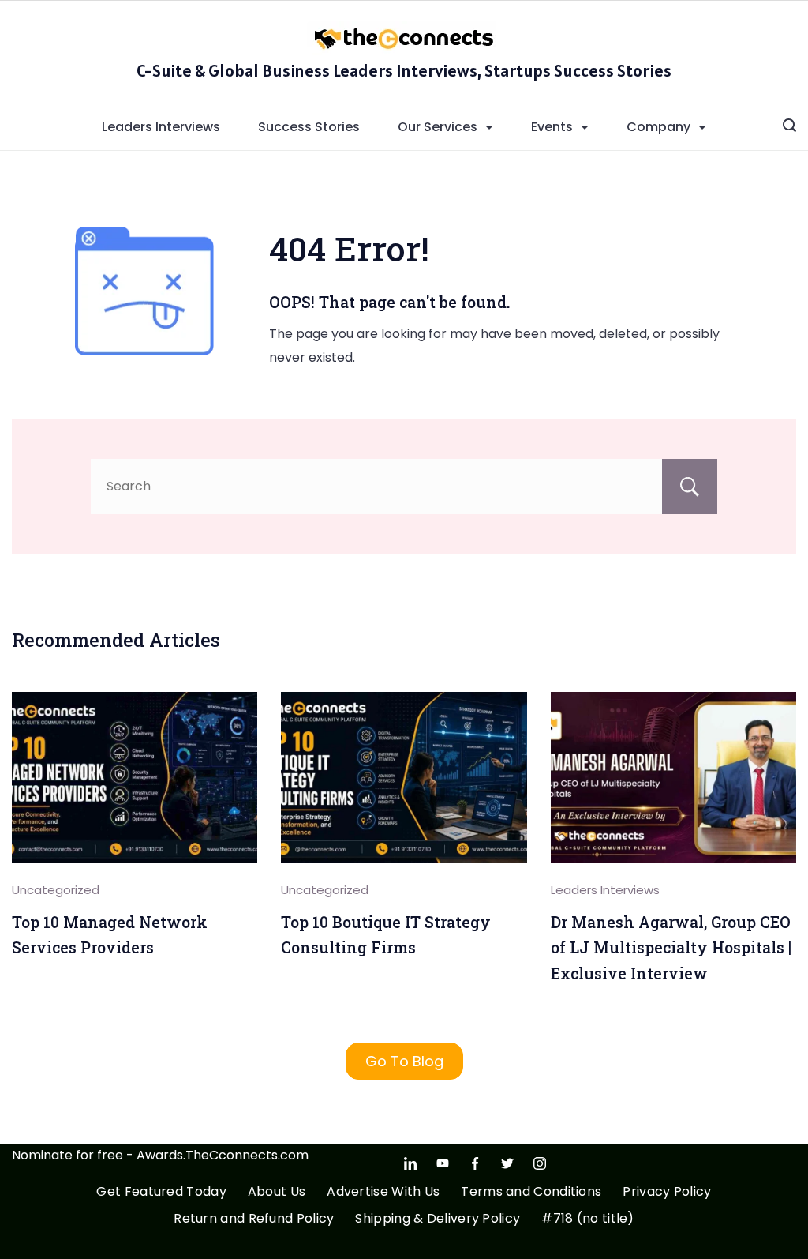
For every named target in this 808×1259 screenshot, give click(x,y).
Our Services (437, 127)
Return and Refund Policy (254, 1219)
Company (658, 127)
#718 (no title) (587, 1219)
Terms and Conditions (531, 1192)
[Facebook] (475, 1163)
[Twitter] (507, 1163)
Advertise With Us (383, 1192)
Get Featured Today (161, 1192)
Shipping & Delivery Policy (437, 1219)
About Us (276, 1192)
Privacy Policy (667, 1192)
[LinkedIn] (410, 1163)
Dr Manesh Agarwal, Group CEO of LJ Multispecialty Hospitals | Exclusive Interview (671, 947)
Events (552, 127)
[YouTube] (442, 1163)
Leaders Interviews (161, 127)
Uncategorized (55, 889)
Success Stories (309, 127)
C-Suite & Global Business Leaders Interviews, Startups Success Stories (404, 70)
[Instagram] (539, 1163)
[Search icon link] (789, 127)
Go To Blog (404, 1061)
